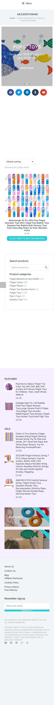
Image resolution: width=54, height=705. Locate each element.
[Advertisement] (27, 336)
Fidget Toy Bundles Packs (22, 289)
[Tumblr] (27, 643)
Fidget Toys (15, 292)
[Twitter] (16, 643)
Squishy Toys (16, 299)
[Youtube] (5, 643)
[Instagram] (22, 643)
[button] (27, 3)
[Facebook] (11, 643)
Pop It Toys (15, 296)
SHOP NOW (27, 68)
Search (45, 267)
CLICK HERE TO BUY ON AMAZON (27, 238)
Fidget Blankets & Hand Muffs (24, 279)
